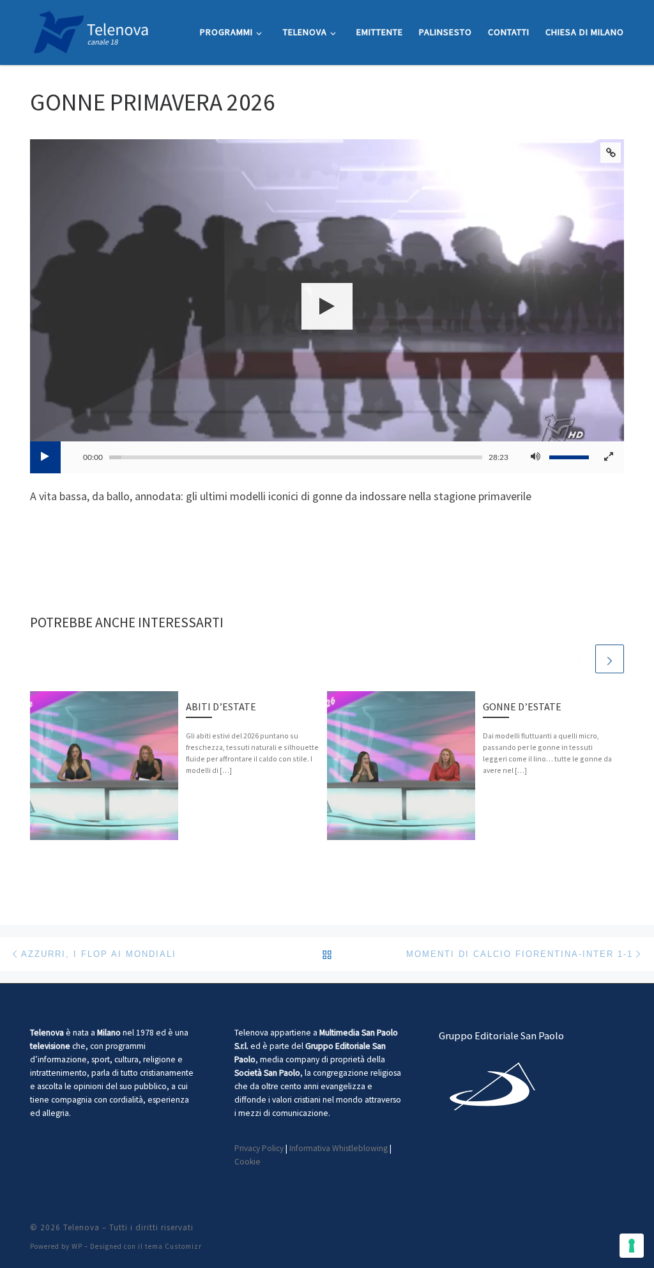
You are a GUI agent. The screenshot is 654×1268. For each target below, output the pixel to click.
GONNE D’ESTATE (522, 706)
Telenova (81, 1227)
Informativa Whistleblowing (338, 1148)
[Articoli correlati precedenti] (579, 659)
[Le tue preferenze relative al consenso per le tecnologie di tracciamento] (632, 1246)
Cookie (247, 1161)
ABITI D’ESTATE (221, 706)
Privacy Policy (259, 1148)
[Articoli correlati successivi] (609, 659)
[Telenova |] (90, 29)
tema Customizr (173, 1246)
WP (77, 1246)
